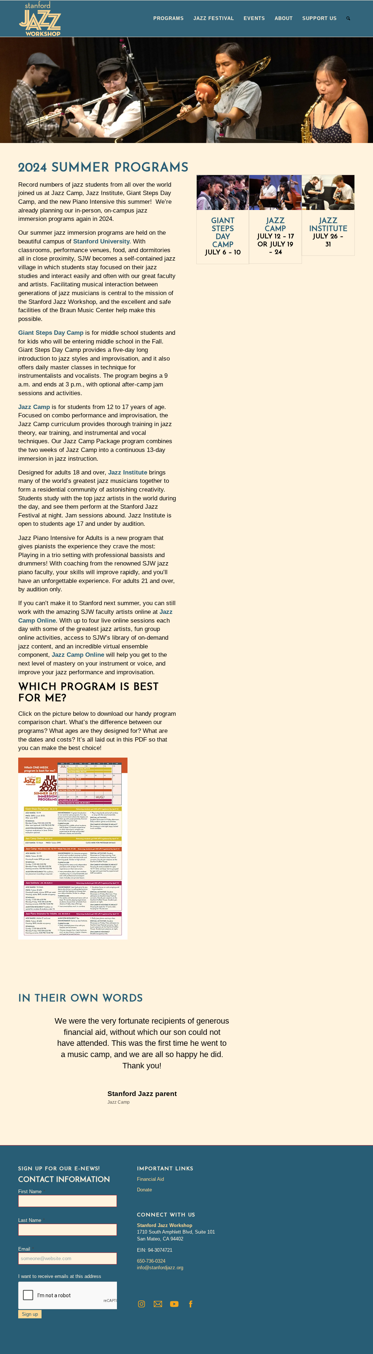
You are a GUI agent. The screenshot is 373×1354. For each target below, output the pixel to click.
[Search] (348, 18)
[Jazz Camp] (275, 192)
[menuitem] (169, 18)
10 (209, 133)
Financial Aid (150, 1179)
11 (215, 133)
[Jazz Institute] (328, 192)
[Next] (366, 90)
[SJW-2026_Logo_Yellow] (40, 18)
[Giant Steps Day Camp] (223, 192)
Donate (144, 1189)
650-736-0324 (151, 1261)
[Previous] (6, 90)
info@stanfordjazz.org (160, 1267)
